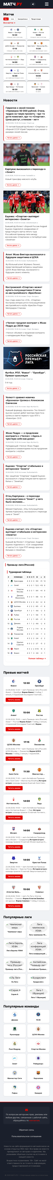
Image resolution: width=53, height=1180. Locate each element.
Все (6, 19)
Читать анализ (14, 700)
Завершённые (23, 19)
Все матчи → (9, 23)
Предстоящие (36, 19)
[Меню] (47, 4)
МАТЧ (12, 4)
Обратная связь (26, 1130)
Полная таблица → (37, 658)
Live (12, 19)
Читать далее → (13, 138)
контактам (34, 1120)
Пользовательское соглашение (26, 1136)
